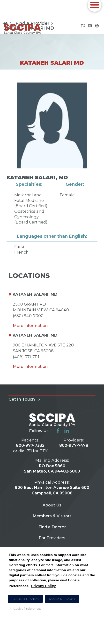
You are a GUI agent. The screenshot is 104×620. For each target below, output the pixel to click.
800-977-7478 (73, 445)
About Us (52, 505)
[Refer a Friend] (90, 25)
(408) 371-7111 (26, 356)
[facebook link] (58, 430)
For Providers (52, 537)
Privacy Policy (43, 586)
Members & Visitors (52, 515)
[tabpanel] (52, 169)
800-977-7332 (30, 445)
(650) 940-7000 (28, 315)
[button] (25, 608)
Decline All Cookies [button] (25, 599)
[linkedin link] (66, 430)
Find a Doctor (52, 526)
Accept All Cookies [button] (62, 599)
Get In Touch (21, 399)
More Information (30, 325)
